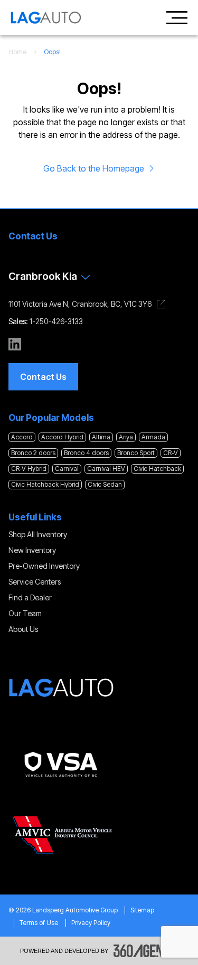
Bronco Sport (136, 453)
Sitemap (142, 910)
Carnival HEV (106, 469)
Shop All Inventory (37, 534)
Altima (101, 437)
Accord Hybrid (62, 437)
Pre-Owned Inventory (44, 565)
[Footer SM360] (146, 950)
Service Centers (34, 581)
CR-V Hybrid (28, 469)
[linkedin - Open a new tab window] (14, 344)
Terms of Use (39, 923)
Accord (22, 437)
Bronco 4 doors (86, 453)
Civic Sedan (105, 484)
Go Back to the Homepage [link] (93, 168)
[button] (43, 376)
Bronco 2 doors (33, 453)
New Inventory (32, 550)
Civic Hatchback (157, 469)
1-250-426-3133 (56, 321)
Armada (153, 437)
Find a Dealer (30, 597)
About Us (23, 629)
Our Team (25, 613)
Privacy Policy (90, 923)
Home (17, 52)
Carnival (67, 469)
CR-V (170, 453)
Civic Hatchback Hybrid (45, 484)
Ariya (126, 437)
